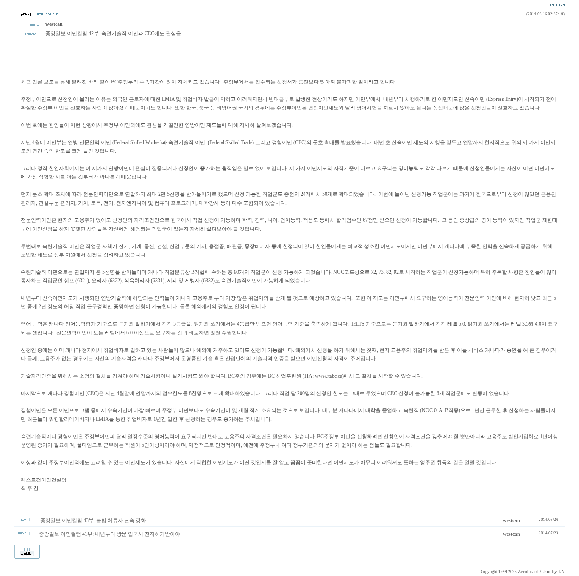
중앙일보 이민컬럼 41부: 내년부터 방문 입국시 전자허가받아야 (109, 534)
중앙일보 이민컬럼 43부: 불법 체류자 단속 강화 (92, 520)
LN (561, 571)
